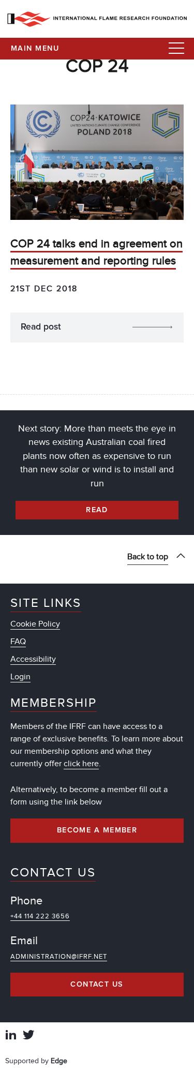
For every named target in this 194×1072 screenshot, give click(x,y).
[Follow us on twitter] (28, 1036)
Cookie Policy (35, 624)
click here (81, 763)
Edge (59, 1060)
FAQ (18, 641)
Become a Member (97, 830)
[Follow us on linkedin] (11, 1036)
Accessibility (33, 659)
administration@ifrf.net (58, 956)
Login (20, 677)
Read (97, 510)
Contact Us (96, 984)
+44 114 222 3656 (40, 916)
